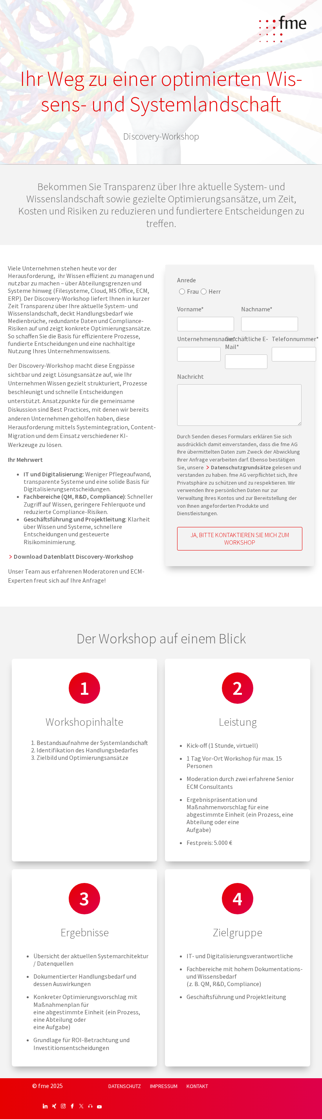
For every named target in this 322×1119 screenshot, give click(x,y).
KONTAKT (197, 1086)
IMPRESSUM (163, 1086)
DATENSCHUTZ (124, 1086)
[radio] (188, 293)
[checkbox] (199, 293)
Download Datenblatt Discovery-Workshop (74, 556)
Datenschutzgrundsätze (241, 467)
